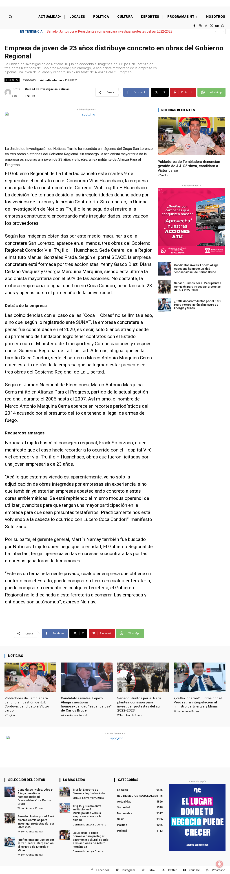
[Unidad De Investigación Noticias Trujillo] (8, 92)
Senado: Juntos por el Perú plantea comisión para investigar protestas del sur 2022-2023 (197, 286)
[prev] (215, 31)
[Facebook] (194, 26)
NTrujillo (163, 175)
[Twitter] (211, 26)
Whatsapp (219, 870)
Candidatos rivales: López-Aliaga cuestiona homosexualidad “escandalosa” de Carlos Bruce (196, 268)
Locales (12, 80)
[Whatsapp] (223, 26)
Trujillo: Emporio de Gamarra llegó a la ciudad (89, 791)
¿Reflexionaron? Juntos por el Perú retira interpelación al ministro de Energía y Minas (107, 31)
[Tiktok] (205, 26)
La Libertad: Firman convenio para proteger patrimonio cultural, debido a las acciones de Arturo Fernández (90, 839)
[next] (223, 31)
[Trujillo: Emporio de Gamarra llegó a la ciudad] (65, 792)
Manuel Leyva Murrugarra (88, 797)
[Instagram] (200, 26)
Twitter (172, 870)
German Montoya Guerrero (89, 824)
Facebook (103, 870)
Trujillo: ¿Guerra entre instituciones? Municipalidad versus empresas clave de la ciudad (87, 813)
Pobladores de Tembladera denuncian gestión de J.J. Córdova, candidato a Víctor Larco (189, 166)
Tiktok (151, 870)
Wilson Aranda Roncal (74, 715)
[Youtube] (217, 26)
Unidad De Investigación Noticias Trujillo (47, 92)
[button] (10, 16)
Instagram (128, 870)
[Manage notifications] (219, 864)
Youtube (194, 870)
